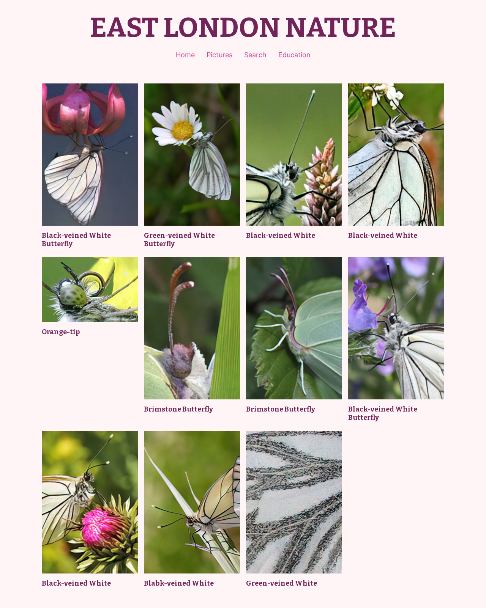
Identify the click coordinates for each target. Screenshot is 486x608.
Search (255, 55)
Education (294, 55)
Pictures (219, 55)
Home (185, 55)
